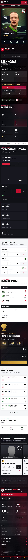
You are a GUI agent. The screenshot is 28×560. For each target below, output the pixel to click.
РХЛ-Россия (4, 544)
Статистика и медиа (5, 541)
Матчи (22, 163)
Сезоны (8, 143)
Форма (19, 143)
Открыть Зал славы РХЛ (14, 362)
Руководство (17, 528)
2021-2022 (4, 258)
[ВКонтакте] (2, 498)
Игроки (7, 5)
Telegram (8, 93)
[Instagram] (5, 498)
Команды (14, 143)
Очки (6, 163)
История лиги (17, 534)
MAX (20, 93)
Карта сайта (22, 554)
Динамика (3, 143)
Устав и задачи (5, 531)
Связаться (3, 547)
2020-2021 (4, 267)
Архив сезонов (4, 534)
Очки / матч (14, 163)
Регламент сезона (18, 531)
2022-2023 (4, 249)
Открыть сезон (14, 199)
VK (20, 90)
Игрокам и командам (6, 538)
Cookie (17, 554)
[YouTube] (9, 498)
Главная (2, 5)
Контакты (4, 528)
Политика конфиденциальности (7, 554)
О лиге (2, 525)
